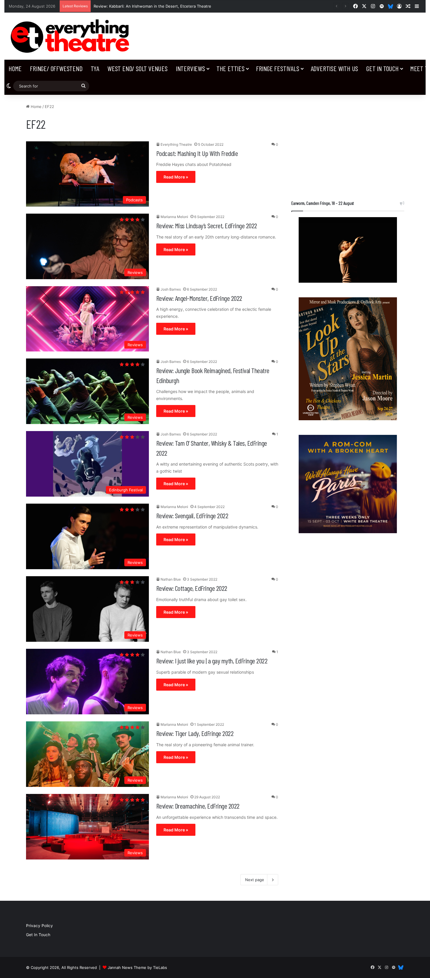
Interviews (190, 68)
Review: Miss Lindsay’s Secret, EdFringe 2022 (206, 225)
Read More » (176, 176)
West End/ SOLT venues (137, 68)
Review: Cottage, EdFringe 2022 (191, 588)
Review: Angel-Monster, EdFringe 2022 (199, 298)
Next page (254, 879)
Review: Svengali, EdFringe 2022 (192, 515)
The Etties (230, 68)
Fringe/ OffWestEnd (56, 68)
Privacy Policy (39, 925)
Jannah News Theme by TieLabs (137, 967)
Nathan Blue (171, 579)
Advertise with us (334, 68)
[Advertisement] (347, 145)
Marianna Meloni (174, 217)
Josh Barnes (171, 289)
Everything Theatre (176, 144)
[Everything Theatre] (71, 36)
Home (15, 68)
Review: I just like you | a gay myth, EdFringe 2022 (212, 660)
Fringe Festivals (277, 68)
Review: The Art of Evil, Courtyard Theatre (132, 6)
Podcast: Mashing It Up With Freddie (197, 153)
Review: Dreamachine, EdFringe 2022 (198, 806)
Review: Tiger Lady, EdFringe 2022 (195, 733)
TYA (95, 68)
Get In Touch (382, 68)
